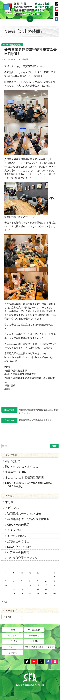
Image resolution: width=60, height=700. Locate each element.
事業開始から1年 (15, 472)
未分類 (9, 502)
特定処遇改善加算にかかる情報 (39, 647)
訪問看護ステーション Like (24, 513)
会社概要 (12, 635)
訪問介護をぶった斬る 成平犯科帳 (28, 519)
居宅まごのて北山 (18, 541)
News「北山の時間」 (12, 45)
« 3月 (4, 601)
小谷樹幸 (25, 59)
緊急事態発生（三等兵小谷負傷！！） (29, 420)
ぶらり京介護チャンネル (22, 557)
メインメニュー (30, 18)
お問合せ (12, 647)
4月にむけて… (14, 461)
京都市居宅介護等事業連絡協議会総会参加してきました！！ (32, 411)
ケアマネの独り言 (18, 552)
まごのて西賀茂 (17, 536)
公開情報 (12, 652)
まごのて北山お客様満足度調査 (24, 477)
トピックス (12, 507)
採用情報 (34, 641)
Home (12, 629)
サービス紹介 (34, 629)
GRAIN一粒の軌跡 (18, 524)
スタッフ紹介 (15, 530)
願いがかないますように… (21, 466)
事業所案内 (34, 635)
